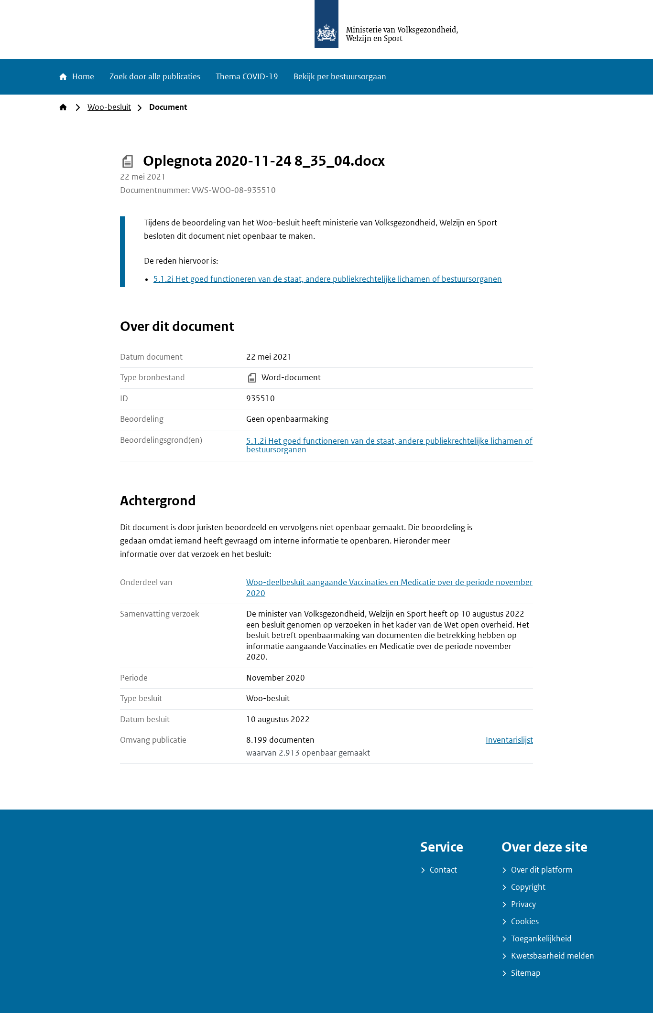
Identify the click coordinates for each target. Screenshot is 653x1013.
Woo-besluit (109, 107)
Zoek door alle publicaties (154, 77)
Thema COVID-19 (247, 77)
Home (82, 77)
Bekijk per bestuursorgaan (340, 77)
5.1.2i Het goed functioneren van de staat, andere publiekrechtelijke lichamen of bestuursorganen (327, 279)
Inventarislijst (509, 740)
